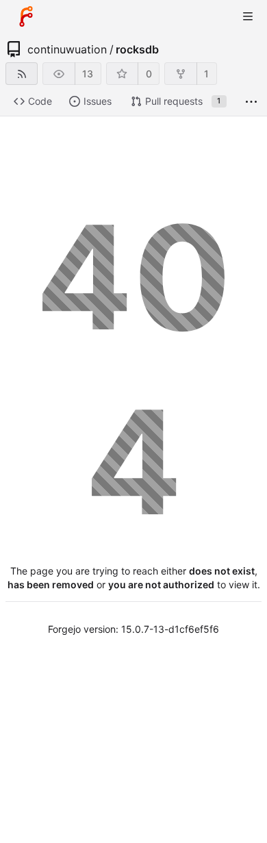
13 (87, 73)
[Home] (26, 16)
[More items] (251, 102)
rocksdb (137, 49)
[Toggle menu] (248, 16)
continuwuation (67, 49)
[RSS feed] (21, 73)
